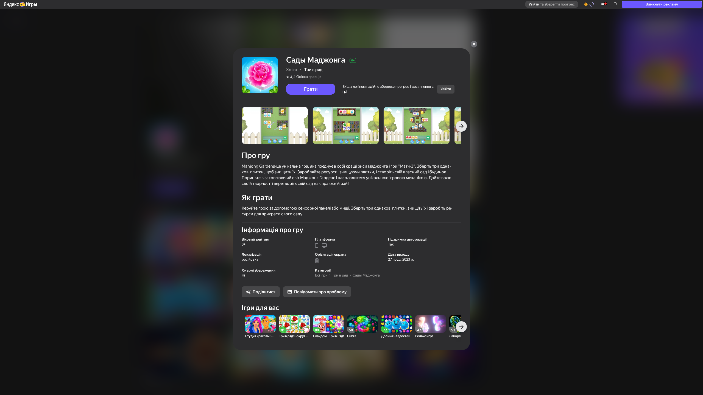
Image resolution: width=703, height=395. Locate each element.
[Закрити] (474, 44)
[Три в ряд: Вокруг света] (294, 324)
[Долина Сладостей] (396, 324)
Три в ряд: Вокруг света (294, 336)
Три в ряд (340, 275)
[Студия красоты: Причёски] (260, 324)
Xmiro (291, 69)
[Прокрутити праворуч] (461, 126)
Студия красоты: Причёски (260, 336)
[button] (20, 4)
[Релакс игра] (430, 324)
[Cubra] (362, 324)
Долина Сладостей (395, 336)
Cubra (351, 336)
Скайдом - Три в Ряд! (328, 336)
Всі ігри (321, 275)
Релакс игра (424, 336)
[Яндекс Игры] (20, 4)
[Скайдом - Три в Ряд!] (328, 324)
